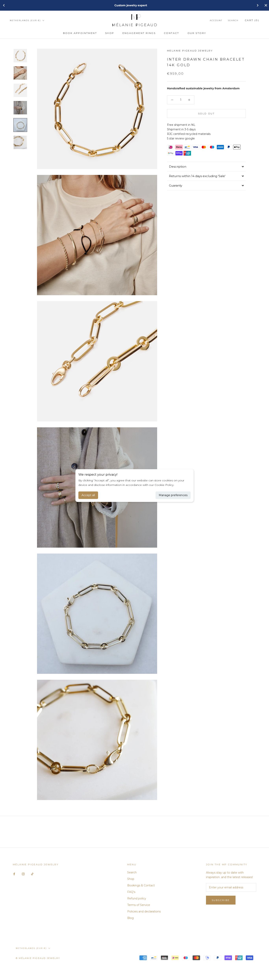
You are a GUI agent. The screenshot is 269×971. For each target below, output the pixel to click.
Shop (109, 33)
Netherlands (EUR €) (25, 20)
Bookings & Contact (141, 885)
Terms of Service (138, 905)
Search (233, 20)
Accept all (88, 495)
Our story (196, 33)
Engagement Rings (139, 33)
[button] (206, 166)
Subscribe (221, 900)
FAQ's (131, 892)
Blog (130, 918)
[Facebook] (14, 874)
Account (216, 20)
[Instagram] (23, 874)
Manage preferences (173, 495)
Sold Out (206, 113)
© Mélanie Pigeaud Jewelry (38, 958)
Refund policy (136, 898)
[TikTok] (32, 874)
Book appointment (80, 33)
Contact (171, 33)
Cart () (252, 20)
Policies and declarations (144, 911)
